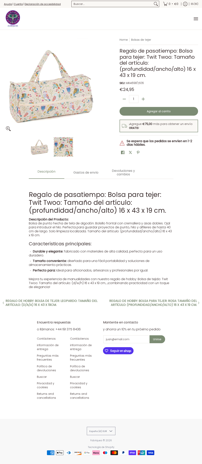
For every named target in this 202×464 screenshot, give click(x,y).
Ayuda (8, 4)
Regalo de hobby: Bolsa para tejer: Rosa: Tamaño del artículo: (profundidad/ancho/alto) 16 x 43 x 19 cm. (153, 303)
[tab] (46, 173)
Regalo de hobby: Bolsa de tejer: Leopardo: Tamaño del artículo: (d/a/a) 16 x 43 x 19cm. (51, 303)
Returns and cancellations (46, 396)
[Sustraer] (124, 99)
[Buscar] (156, 4)
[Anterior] (6, 85)
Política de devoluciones (46, 368)
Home (124, 40)
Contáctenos (46, 339)
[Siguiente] (96, 85)
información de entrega (48, 347)
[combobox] (112, 4)
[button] (122, 152)
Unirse (157, 339)
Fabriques (96, 440)
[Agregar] (143, 99)
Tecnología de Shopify (101, 447)
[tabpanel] (101, 236)
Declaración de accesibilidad (43, 4)
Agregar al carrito (159, 111)
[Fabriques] (13, 19)
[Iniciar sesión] (185, 4)
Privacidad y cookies (45, 385)
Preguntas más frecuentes (48, 358)
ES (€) (194, 4)
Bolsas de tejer (141, 40)
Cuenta (18, 4)
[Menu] (195, 19)
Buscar (42, 377)
